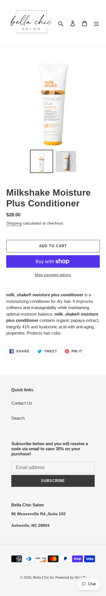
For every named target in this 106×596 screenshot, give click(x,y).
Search (18, 418)
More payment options (53, 275)
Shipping (14, 223)
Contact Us (21, 403)
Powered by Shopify (70, 578)
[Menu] (96, 23)
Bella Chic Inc (43, 578)
